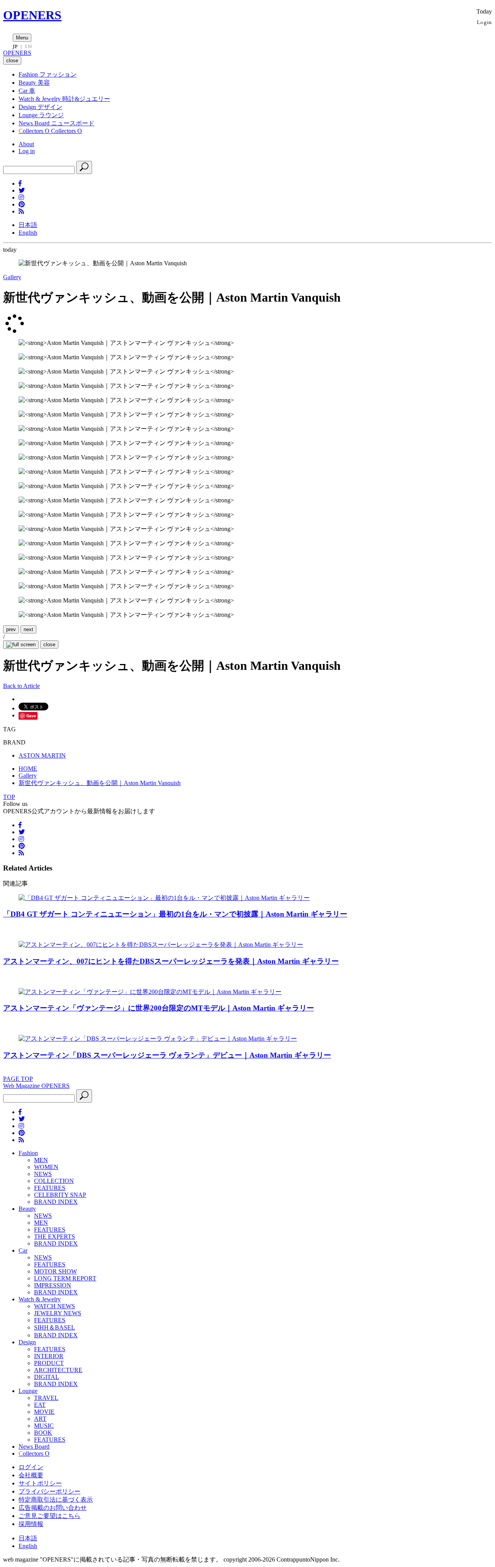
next (28, 629)
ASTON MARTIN (42, 755)
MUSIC (44, 1425)
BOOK (43, 1432)
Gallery (12, 277)
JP (15, 46)
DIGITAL (46, 1377)
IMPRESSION (52, 1285)
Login (484, 22)
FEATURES (49, 1188)
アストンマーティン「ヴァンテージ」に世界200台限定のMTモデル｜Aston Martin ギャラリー (158, 1008)
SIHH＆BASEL (54, 1327)
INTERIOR (48, 1356)
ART (40, 1418)
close (49, 644)
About (26, 144)
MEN (41, 1160)
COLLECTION (54, 1181)
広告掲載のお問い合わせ (53, 1507)
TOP (9, 797)
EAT (40, 1404)
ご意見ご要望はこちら (49, 1515)
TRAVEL (46, 1398)
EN (28, 46)
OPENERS (32, 15)
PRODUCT (49, 1363)
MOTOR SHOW (55, 1271)
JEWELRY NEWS (57, 1313)
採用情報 (31, 1524)
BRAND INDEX (56, 1201)
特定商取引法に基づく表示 (56, 1499)
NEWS (43, 1174)
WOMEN (46, 1167)
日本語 (28, 225)
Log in (27, 151)
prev (11, 629)
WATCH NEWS (54, 1306)
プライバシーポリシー (49, 1491)
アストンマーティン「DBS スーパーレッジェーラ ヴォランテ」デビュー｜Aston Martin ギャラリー (167, 1055)
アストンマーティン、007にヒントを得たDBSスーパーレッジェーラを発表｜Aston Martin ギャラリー (171, 961)
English (28, 232)
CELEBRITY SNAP (60, 1194)
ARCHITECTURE (58, 1370)
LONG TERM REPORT (65, 1278)
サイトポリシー (40, 1483)
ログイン (31, 1467)
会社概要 (31, 1475)
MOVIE (44, 1411)
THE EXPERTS (54, 1236)
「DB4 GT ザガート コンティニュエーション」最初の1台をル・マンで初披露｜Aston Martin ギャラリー (175, 914)
